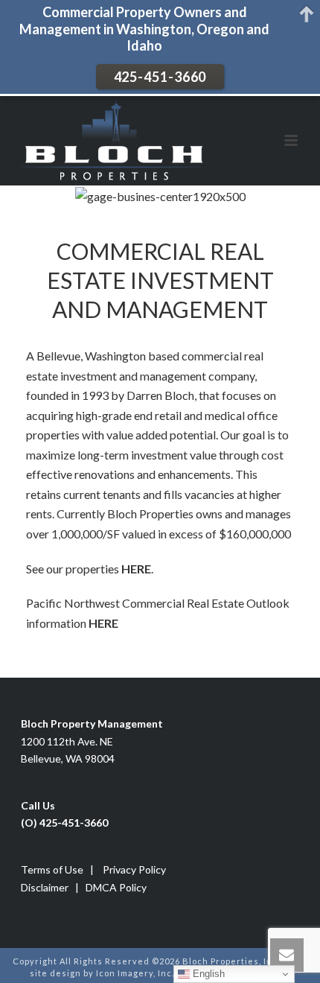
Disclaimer (44, 887)
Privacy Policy (134, 869)
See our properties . (89, 569)
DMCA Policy (116, 887)
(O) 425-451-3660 (64, 822)
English (207, 973)
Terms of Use (52, 869)
